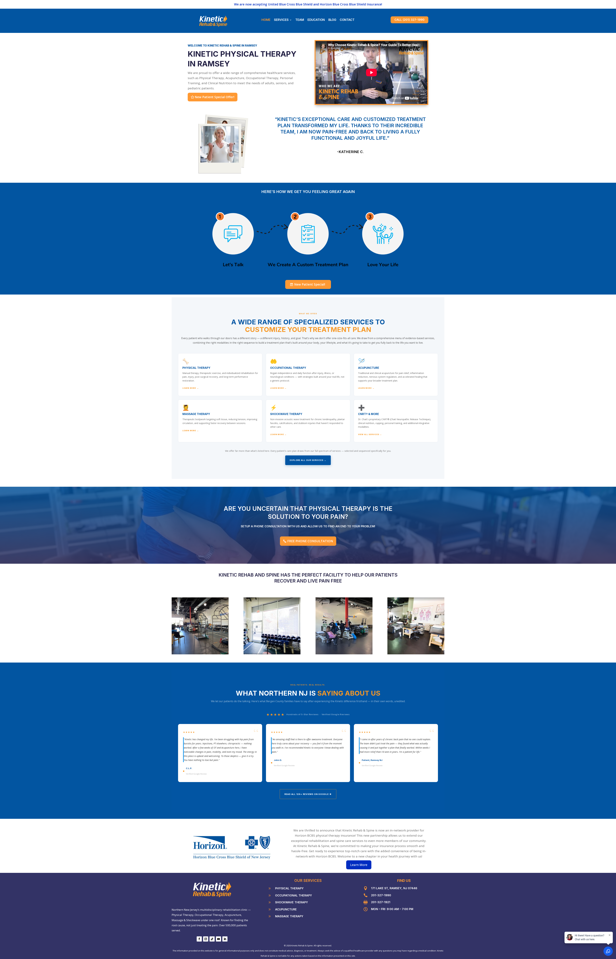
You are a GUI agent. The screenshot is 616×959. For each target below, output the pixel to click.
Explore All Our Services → (308, 460)
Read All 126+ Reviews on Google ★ (308, 794)
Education (316, 20)
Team (299, 20)
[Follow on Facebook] (199, 939)
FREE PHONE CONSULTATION (310, 541)
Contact (347, 20)
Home (265, 20)
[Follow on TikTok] (212, 939)
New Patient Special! (309, 284)
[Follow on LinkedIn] (224, 939)
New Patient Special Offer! (214, 97)
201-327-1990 (381, 895)
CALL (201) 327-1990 (409, 19)
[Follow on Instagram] (205, 939)
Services (281, 20)
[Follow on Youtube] (218, 939)
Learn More (358, 865)
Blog (332, 20)
